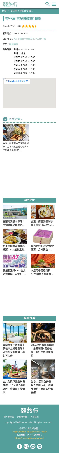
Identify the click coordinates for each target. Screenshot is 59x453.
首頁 (4, 11)
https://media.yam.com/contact (29, 438)
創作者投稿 (9, 417)
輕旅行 (10, 4)
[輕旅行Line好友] (39, 446)
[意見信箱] (33, 446)
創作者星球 (22, 417)
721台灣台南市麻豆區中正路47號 (30, 39)
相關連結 (13, 44)
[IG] (26, 446)
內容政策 (35, 417)
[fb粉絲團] (19, 446)
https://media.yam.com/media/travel (29, 432)
